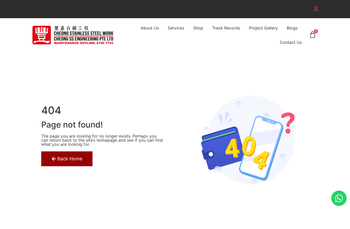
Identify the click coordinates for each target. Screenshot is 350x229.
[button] (315, 9)
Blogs (292, 27)
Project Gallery (263, 27)
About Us (150, 27)
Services (176, 27)
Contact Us (291, 42)
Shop (198, 27)
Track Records (226, 27)
